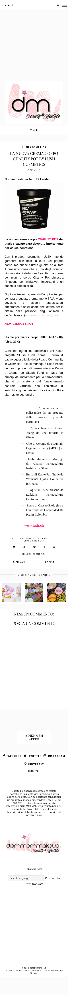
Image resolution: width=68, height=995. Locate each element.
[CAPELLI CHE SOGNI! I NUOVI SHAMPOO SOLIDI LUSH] (57, 592)
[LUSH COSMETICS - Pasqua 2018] (11, 592)
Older (48, 562)
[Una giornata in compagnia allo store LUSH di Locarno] (34, 592)
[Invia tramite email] (14, 547)
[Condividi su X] (34, 547)
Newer (20, 562)
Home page (34, 770)
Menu (35, 130)
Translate (37, 884)
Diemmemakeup (38, 968)
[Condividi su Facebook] (44, 547)
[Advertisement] (34, 45)
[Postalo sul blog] (24, 547)
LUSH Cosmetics (34, 147)
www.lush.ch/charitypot (41, 315)
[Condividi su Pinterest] (54, 547)
